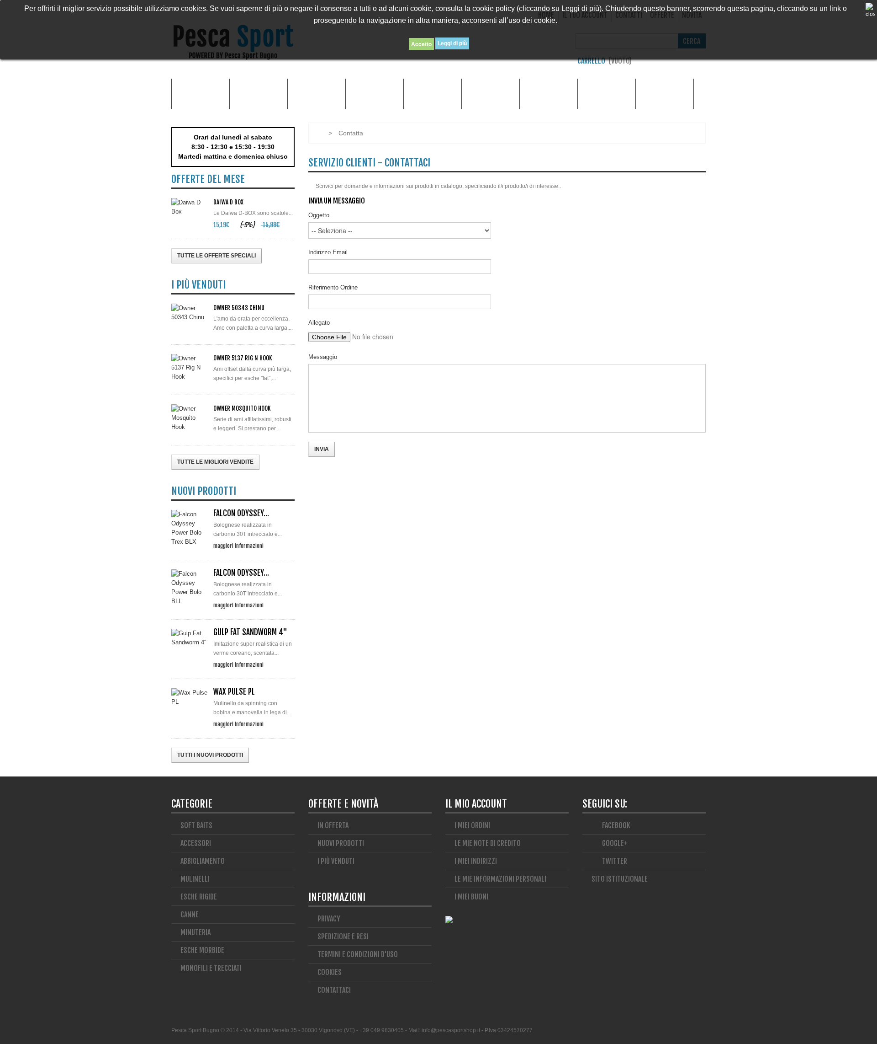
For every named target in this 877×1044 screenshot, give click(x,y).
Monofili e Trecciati (606, 93)
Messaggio (322, 356)
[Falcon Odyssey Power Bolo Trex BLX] (189, 528)
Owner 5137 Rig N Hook (242, 358)
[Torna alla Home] (317, 133)
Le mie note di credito (487, 843)
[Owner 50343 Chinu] (189, 313)
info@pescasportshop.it (451, 1030)
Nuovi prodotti (340, 843)
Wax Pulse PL (234, 691)
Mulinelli (664, 93)
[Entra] (701, 63)
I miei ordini (472, 825)
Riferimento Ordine (333, 287)
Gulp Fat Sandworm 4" (250, 632)
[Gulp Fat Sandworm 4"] (189, 638)
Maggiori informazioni (238, 545)
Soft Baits (196, 825)
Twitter (614, 861)
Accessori (259, 93)
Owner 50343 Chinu (238, 307)
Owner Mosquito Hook (241, 408)
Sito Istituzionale (620, 878)
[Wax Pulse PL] (189, 697)
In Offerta (333, 825)
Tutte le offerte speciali (216, 255)
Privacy (328, 918)
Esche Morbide (432, 93)
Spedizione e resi (343, 936)
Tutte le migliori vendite (215, 462)
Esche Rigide (491, 93)
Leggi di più (452, 43)
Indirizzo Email (328, 252)
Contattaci (334, 990)
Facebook (615, 825)
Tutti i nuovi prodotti (210, 755)
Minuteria (548, 93)
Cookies (329, 972)
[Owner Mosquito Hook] (189, 418)
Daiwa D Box (228, 202)
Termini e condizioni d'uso (357, 954)
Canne (374, 93)
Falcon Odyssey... (241, 513)
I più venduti (335, 861)
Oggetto (318, 215)
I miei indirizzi (475, 861)
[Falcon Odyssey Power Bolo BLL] (189, 587)
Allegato (319, 322)
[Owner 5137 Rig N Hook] (189, 367)
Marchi (200, 93)
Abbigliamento (317, 93)
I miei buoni (471, 896)
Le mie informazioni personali (500, 878)
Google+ (614, 843)
